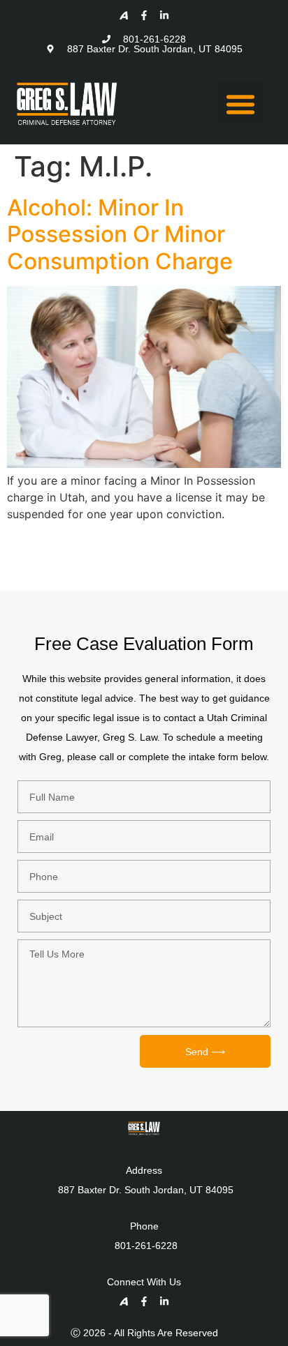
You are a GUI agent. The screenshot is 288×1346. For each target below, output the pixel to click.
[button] (240, 104)
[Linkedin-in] (164, 15)
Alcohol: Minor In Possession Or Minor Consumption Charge (120, 234)
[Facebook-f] (144, 15)
